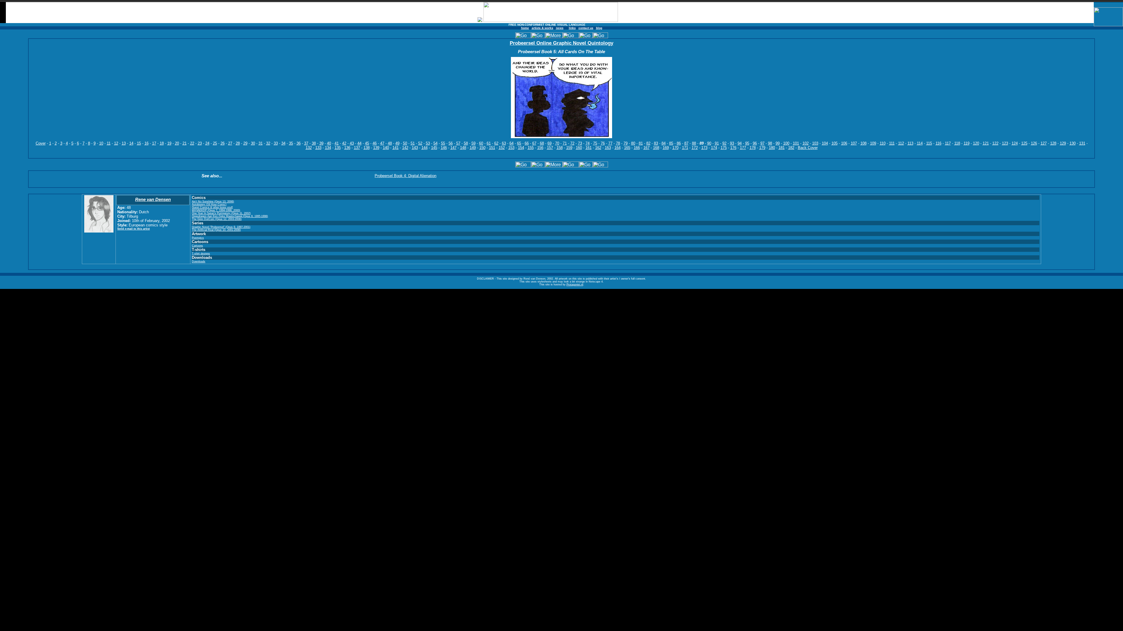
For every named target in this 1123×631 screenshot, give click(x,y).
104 (825, 143)
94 (740, 143)
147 (453, 147)
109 (873, 143)
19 (169, 143)
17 (154, 143)
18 (162, 143)
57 (458, 143)
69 (549, 143)
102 (805, 143)
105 (834, 143)
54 (435, 143)
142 (405, 147)
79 (625, 143)
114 (920, 143)
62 (496, 143)
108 (863, 143)
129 (1063, 143)
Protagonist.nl (574, 284)
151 (492, 147)
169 (666, 147)
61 (489, 143)
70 (557, 143)
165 (627, 147)
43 (352, 143)
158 (560, 147)
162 (598, 147)
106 (844, 143)
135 (338, 147)
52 (420, 143)
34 (283, 143)
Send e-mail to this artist (133, 228)
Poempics (198, 237)
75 (595, 143)
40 (329, 143)
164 (617, 147)
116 (938, 143)
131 (1082, 143)
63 (504, 143)
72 (572, 143)
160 (579, 147)
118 (957, 143)
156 (540, 147)
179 (762, 147)
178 (753, 147)
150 (482, 147)
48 (390, 143)
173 (704, 147)
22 (192, 143)
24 (207, 143)
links (572, 28)
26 (223, 143)
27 (230, 143)
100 (786, 143)
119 (966, 143)
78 (618, 143)
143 (415, 147)
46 (375, 143)
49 (397, 143)
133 (318, 147)
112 (901, 143)
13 (124, 143)
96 (755, 143)
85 (671, 143)
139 (376, 147)
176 (733, 147)
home (525, 28)
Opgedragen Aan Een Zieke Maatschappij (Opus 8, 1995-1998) (230, 216)
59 (473, 143)
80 (633, 143)
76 (603, 143)
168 (656, 147)
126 (1034, 143)
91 (717, 143)
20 (177, 143)
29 (245, 143)
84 (664, 143)
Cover (41, 143)
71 (565, 143)
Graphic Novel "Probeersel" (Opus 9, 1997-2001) (221, 227)
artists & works (542, 28)
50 (405, 143)
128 (1053, 143)
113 (910, 143)
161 (588, 147)
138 (367, 147)
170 (675, 147)
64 (511, 143)
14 (131, 143)
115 (929, 143)
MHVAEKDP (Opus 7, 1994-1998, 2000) (216, 210)
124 (1015, 143)
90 (709, 143)
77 (610, 143)
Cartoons (197, 245)
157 (550, 147)
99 (778, 143)
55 (443, 143)
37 (306, 143)
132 (309, 147)
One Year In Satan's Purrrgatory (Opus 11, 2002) (221, 213)
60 (481, 143)
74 (587, 143)
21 (184, 143)
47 (382, 143)
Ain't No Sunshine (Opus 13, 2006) (213, 201)
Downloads (198, 261)
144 (424, 147)
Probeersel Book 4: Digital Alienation (405, 176)
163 (608, 147)
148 (463, 147)
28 (238, 143)
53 (428, 143)
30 (253, 143)
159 (569, 147)
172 (695, 147)
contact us (585, 28)
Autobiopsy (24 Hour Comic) (209, 204)
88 (694, 143)
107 (854, 143)
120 (976, 143)
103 (815, 143)
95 (747, 143)
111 (892, 143)
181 (781, 147)
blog (599, 28)
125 (1024, 143)
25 (215, 143)
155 (531, 147)
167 (646, 147)
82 (648, 143)
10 (101, 143)
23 (200, 143)
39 (321, 143)
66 (527, 143)
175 (724, 147)
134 (328, 147)
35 (291, 143)
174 (714, 147)
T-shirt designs (201, 253)
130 (1072, 143)
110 (883, 143)
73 (580, 143)
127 (1044, 143)
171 (685, 147)
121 (986, 143)
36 (299, 143)
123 (1005, 143)
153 (511, 147)
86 (679, 143)
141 (395, 147)
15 (139, 143)
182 (791, 147)
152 (502, 147)
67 (534, 143)
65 (519, 143)
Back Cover (808, 147)
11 (109, 143)
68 (542, 143)
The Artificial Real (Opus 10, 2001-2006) (216, 229)
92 (724, 143)
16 (146, 143)
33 (276, 143)
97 (762, 143)
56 (451, 143)
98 (770, 143)
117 (948, 143)
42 (344, 143)
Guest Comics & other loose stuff (212, 207)
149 (473, 147)
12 (116, 143)
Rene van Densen (153, 199)
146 (444, 147)
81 (641, 143)
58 (466, 143)
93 (732, 143)
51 (413, 143)
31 (261, 143)
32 (268, 143)
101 (796, 143)
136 (347, 147)
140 (386, 147)
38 (314, 143)
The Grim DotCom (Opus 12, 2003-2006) (217, 219)
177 (743, 147)
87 (686, 143)
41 (337, 143)
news (560, 28)
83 (656, 143)
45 (367, 143)
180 (772, 147)
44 (359, 143)
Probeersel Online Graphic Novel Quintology (561, 43)
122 (995, 143)
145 (434, 147)
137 (357, 147)
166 (637, 147)
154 (521, 147)
